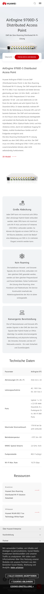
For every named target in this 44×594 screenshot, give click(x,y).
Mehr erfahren (17, 567)
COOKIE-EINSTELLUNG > (22, 586)
